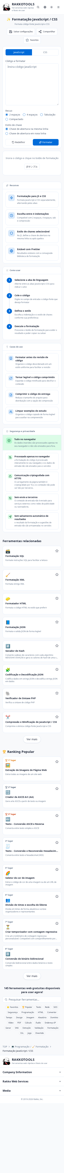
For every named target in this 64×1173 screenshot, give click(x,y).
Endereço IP (50, 1022)
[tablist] (32, 52)
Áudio (38, 1022)
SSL (22, 1033)
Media (7, 1090)
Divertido (39, 1033)
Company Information (17, 1072)
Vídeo (10, 1022)
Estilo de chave (13, 125)
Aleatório (42, 1017)
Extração (27, 1028)
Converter (51, 1012)
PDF (19, 1022)
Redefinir (20, 142)
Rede (47, 1007)
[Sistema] (51, 7)
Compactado (16, 119)
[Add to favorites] (57, 551)
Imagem (30, 1017)
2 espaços (14, 114)
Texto (38, 1007)
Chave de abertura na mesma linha (28, 128)
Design (19, 1017)
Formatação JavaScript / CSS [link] (18, 1050)
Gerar (8, 1028)
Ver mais (32, 739)
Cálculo (28, 1022)
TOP (5, 1046)
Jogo (30, 1033)
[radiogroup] (32, 117)
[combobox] (34, 999)
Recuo (8, 110)
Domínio (54, 1017)
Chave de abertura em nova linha (27, 133)
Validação (39, 1028)
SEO (55, 1007)
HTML (40, 1012)
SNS (17, 1028)
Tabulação (49, 114)
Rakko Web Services (15, 1081)
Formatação (52, 1028)
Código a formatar (15, 61)
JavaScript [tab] (18, 52)
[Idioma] (45, 7)
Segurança (13, 1012)
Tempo (9, 1017)
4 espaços (32, 114)
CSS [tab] (45, 52)
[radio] (6, 114)
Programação (27, 1012)
